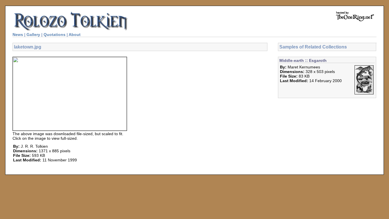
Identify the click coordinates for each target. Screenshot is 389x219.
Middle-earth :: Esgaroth (303, 60)
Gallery (33, 34)
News (18, 34)
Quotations (54, 34)
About (75, 34)
